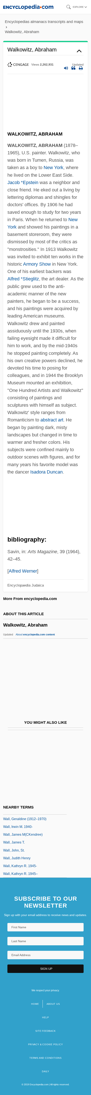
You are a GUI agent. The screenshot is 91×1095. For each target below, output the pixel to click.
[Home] (28, 6)
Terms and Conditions (45, 1058)
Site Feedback (45, 1031)
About (35, 634)
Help (45, 1017)
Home (35, 1004)
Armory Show (37, 264)
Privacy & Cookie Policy (45, 1044)
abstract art (51, 419)
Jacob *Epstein (22, 182)
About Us (53, 1004)
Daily (45, 1071)
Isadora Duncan (46, 472)
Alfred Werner (23, 571)
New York (53, 167)
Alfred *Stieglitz (23, 278)
